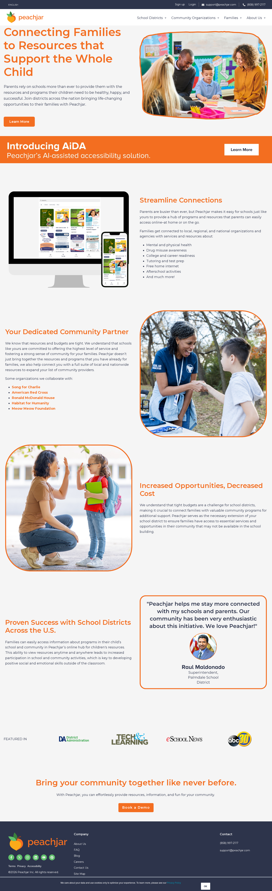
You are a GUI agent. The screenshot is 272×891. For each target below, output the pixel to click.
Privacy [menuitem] (21, 866)
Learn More (19, 122)
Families (231, 18)
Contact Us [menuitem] (81, 867)
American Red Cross (30, 392)
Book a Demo (136, 808)
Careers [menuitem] (79, 861)
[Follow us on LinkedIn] (36, 857)
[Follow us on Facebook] (11, 857)
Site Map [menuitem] (79, 873)
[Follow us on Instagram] (28, 857)
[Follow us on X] (19, 857)
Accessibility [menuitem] (34, 866)
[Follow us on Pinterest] (52, 857)
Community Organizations (193, 18)
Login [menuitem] (192, 4)
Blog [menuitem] (77, 855)
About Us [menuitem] (80, 844)
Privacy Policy (174, 882)
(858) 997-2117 (229, 843)
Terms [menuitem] (12, 866)
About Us (255, 18)
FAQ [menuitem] (77, 849)
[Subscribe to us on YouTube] (44, 857)
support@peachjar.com (235, 850)
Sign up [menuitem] (180, 4)
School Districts (150, 18)
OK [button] (205, 886)
